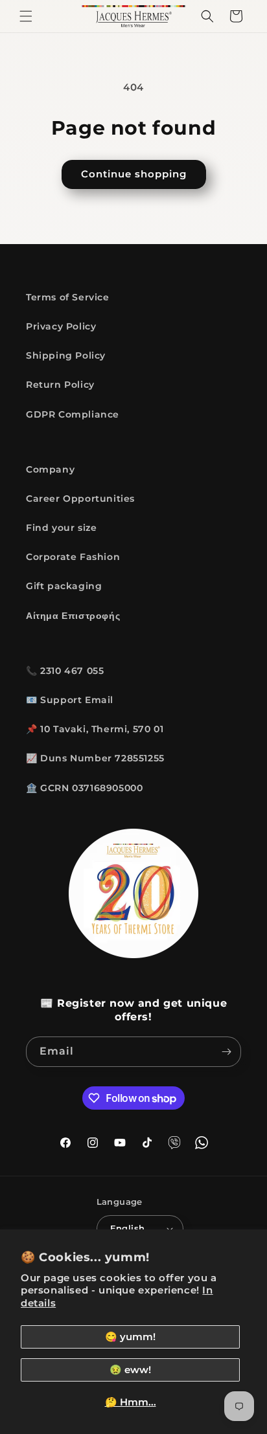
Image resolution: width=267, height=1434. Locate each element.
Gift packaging (64, 586)
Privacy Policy (61, 326)
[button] (26, 16)
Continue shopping (134, 174)
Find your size (61, 527)
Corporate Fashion (73, 557)
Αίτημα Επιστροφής (73, 616)
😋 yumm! (130, 1336)
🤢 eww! (130, 1369)
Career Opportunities (80, 498)
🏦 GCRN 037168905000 (84, 788)
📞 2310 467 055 (65, 671)
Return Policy (60, 384)
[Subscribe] (226, 1051)
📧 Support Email (69, 700)
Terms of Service (68, 297)
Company (50, 469)
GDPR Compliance (72, 414)
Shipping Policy (66, 355)
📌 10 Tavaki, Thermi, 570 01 (94, 729)
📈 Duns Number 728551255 (95, 758)
